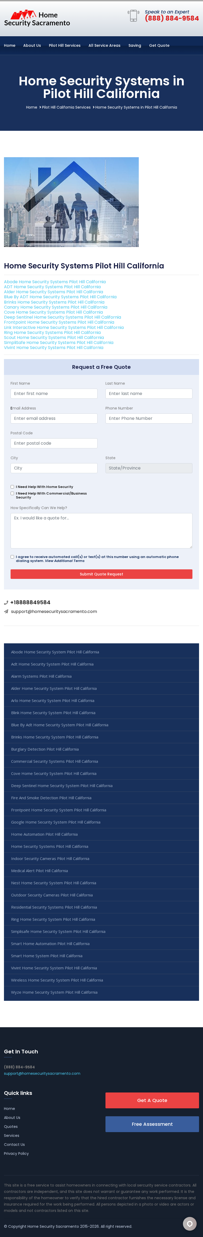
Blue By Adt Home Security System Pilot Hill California (59, 724)
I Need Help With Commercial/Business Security (51, 495)
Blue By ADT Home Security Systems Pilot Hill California (60, 297)
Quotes (11, 1126)
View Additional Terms (65, 560)
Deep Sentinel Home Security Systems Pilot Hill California (62, 317)
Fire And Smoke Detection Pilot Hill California (51, 797)
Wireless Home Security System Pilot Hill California (57, 980)
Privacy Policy (16, 1153)
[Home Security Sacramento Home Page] (37, 17)
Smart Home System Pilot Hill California (46, 955)
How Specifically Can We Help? (39, 507)
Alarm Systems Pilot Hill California (41, 676)
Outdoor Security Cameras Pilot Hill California (52, 894)
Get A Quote (152, 1100)
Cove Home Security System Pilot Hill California (53, 773)
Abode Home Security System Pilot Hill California (55, 651)
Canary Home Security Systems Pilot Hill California (55, 307)
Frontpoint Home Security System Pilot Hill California (58, 809)
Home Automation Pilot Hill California (44, 834)
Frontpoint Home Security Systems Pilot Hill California (59, 322)
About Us (32, 45)
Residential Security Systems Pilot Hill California (54, 907)
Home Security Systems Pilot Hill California (49, 846)
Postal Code (22, 433)
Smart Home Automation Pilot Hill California (50, 943)
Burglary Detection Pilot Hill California (45, 749)
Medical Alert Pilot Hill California (39, 870)
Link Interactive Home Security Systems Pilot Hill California (64, 327)
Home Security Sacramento (53, 1226)
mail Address (23, 408)
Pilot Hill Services (65, 45)
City (14, 458)
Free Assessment (152, 1124)
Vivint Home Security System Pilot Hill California (54, 967)
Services (11, 1135)
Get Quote (159, 45)
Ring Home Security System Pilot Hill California (53, 919)
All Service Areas (105, 45)
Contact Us (14, 1144)
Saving (134, 45)
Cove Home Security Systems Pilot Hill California (53, 312)
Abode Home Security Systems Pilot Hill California (55, 282)
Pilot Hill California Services (66, 107)
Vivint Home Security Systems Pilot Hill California (53, 348)
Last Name (115, 383)
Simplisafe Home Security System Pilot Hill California (58, 931)
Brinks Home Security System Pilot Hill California (54, 737)
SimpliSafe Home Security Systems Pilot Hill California (58, 343)
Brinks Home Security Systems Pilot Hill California (54, 302)
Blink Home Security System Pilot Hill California (53, 712)
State (110, 458)
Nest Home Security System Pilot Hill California (53, 882)
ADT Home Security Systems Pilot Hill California (52, 287)
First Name (20, 383)
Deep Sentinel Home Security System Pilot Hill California (62, 785)
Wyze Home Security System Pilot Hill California (54, 992)
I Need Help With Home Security (44, 487)
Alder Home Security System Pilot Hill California (54, 688)
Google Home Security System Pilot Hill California (55, 822)
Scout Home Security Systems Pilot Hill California (54, 337)
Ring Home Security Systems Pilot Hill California (52, 332)
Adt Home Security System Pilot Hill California (52, 664)
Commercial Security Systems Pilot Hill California (54, 761)
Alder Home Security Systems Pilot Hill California (53, 292)
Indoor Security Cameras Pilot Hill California (50, 858)
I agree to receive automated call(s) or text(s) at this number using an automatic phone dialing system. (97, 559)
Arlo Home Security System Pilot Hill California (52, 700)
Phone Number (119, 408)
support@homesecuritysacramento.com (54, 611)
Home (9, 45)
